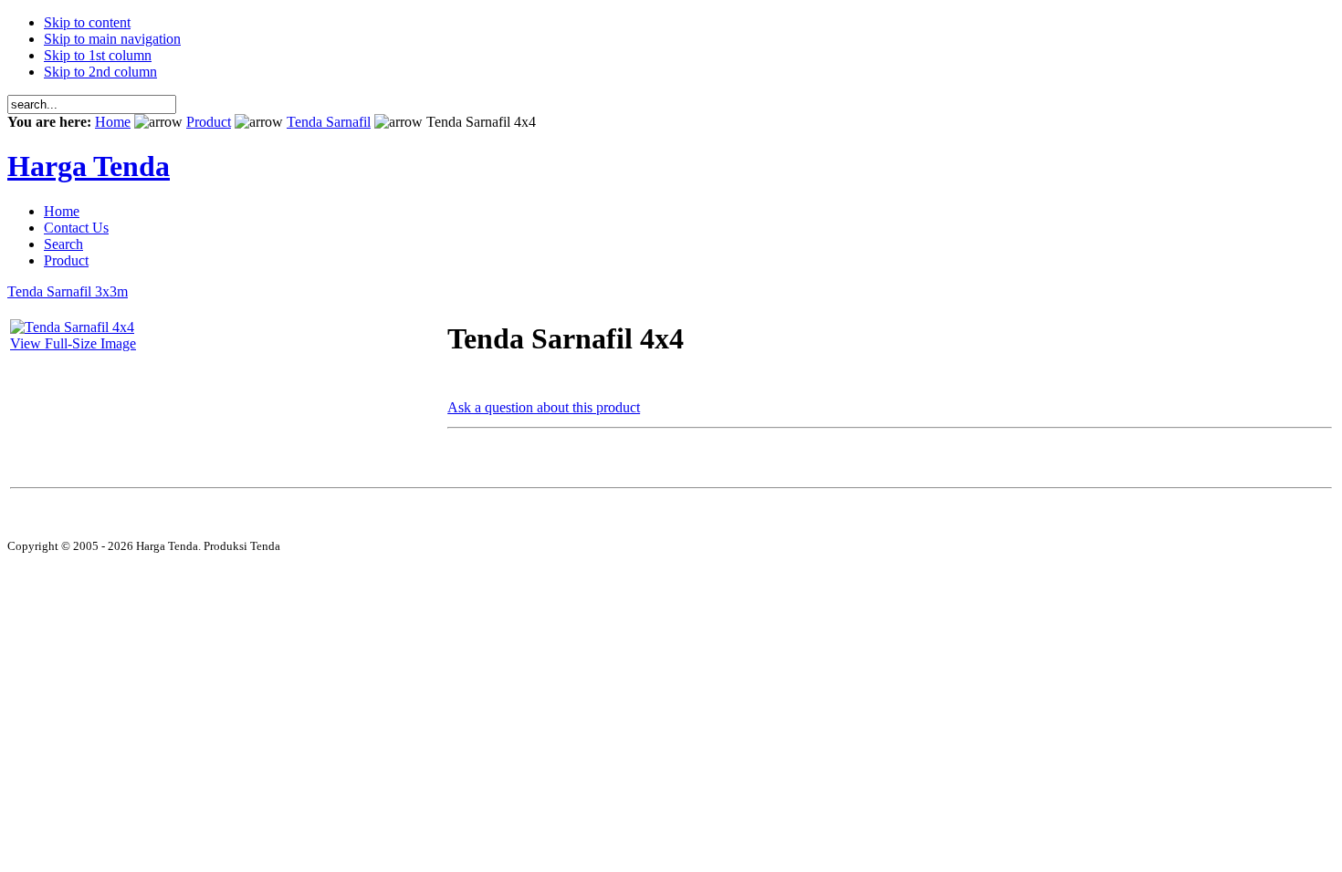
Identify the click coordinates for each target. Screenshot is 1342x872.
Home (113, 122)
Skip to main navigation (112, 39)
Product (208, 122)
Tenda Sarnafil (329, 122)
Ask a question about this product (543, 407)
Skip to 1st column (98, 55)
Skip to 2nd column (100, 71)
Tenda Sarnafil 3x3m (67, 291)
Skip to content (87, 22)
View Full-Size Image (73, 343)
